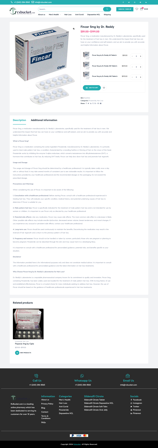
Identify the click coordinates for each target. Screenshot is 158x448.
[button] (73, 28)
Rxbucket (77, 444)
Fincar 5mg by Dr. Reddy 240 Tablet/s (104, 76)
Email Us (128, 380)
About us (45, 400)
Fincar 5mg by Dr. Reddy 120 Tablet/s (104, 66)
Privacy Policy (47, 404)
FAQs (43, 422)
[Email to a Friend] (100, 103)
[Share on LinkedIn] (91, 103)
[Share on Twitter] (88, 103)
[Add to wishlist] (104, 87)
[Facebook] (123, 2)
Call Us (37, 380)
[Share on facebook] (86, 103)
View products (25, 353)
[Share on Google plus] (95, 103)
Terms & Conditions (45, 417)
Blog (43, 408)
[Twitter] (129, 2)
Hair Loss (100, 101)
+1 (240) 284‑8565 (37, 385)
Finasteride (92, 101)
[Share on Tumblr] (93, 103)
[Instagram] (134, 2)
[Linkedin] (146, 2)
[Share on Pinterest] (98, 103)
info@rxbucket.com (128, 385)
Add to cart (93, 88)
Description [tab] (19, 120)
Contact (44, 412)
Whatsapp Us (82, 380)
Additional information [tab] (44, 120)
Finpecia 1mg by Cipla (24, 344)
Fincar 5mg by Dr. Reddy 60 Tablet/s (104, 55)
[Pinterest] (140, 2)
